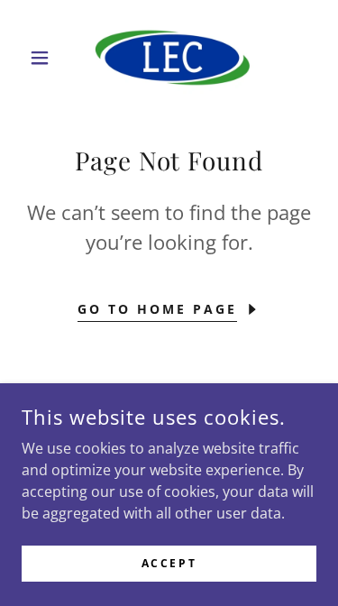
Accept (169, 563)
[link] (169, 58)
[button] (44, 58)
